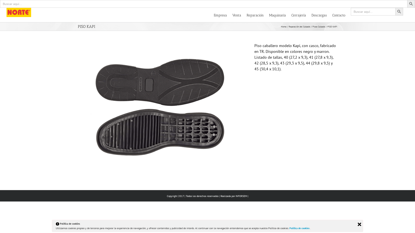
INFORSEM (241, 196)
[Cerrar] (359, 224)
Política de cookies (299, 228)
